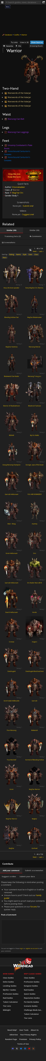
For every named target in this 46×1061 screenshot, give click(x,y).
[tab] (11, 230)
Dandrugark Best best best (35, 671)
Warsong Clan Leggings (18, 132)
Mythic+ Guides (9, 990)
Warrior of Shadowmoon (11, 406)
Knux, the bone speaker (11, 288)
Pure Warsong (11, 730)
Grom (11, 789)
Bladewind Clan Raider (11, 376)
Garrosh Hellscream (11, 494)
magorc (34, 642)
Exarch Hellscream (11, 612)
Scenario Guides (31, 1006)
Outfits (16, 35)
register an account (31, 948)
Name (18, 254)
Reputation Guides (32, 998)
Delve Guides (8, 982)
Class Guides (8, 978)
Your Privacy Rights (28, 1035)
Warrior (24, 35)
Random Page (11, 1039)
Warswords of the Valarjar (19, 93)
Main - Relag (12, 524)
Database (8, 35)
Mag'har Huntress (11, 347)
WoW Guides (8, 974)
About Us (35, 1030)
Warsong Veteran (34, 347)
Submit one (28, 206)
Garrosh (34, 701)
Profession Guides (10, 994)
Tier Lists (7, 1006)
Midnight (7, 1010)
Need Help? (12, 1030)
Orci (34, 553)
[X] (17, 1048)
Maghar (34, 819)
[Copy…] (30, 250)
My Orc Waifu (34, 435)
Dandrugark (12, 671)
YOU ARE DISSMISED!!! (34, 494)
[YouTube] (29, 1048)
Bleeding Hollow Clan (11, 317)
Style (24, 254)
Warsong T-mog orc (34, 376)
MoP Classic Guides (32, 974)
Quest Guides (29, 994)
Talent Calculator (10, 1002)
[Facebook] (25, 1048)
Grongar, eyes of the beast (34, 465)
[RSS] (33, 1048)
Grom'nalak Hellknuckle (11, 701)
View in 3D (24, 42)
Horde (34, 612)
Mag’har (11, 848)
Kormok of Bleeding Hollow (34, 760)
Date (30, 254)
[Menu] (2, 2)
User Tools (23, 1030)
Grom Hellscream (11, 553)
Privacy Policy (35, 1039)
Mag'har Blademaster (34, 317)
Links (15, 42)
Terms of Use (23, 1044)
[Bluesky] (21, 1048)
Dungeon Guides (31, 986)
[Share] (43, 2)
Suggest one (27, 214)
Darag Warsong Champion (11, 465)
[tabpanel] (23, 553)
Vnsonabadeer (18, 187)
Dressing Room (36, 46)
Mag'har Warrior (34, 789)
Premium (23, 1039)
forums (33, 906)
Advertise (14, 1035)
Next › (35, 251)
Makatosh (34, 730)
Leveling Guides (9, 986)
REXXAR (11, 435)
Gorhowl (34, 848)
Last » (41, 251)
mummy (34, 524)
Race (4, 257)
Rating (11, 254)
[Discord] (13, 1048)
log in (21, 948)
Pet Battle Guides (31, 1002)
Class (36, 254)
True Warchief (11, 760)
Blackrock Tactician (34, 406)
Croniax (11, 642)
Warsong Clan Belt (16, 119)
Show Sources (37, 42)
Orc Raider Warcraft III (34, 583)
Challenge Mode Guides (34, 1010)
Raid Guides (8, 998)
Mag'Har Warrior (11, 819)
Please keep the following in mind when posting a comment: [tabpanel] (23, 916)
